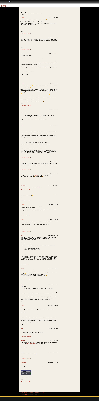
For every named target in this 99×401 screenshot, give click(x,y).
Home (22, 392)
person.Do (36, 175)
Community (65, 2)
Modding (60, 2)
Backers (71, 2)
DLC (40, 2)
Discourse (26, 394)
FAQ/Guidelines (30, 392)
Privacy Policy (42, 392)
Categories (25, 392)
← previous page (23, 385)
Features (35, 2)
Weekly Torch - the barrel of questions (31, 13)
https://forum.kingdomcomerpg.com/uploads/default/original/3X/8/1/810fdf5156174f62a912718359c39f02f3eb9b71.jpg (38, 241)
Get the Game (29, 2)
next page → (28, 385)
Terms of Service (36, 392)
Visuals (43, 2)
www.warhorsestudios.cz (37, 398)
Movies (54, 2)
